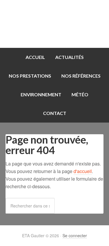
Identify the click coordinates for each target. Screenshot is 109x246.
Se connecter (74, 235)
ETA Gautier (54, 24)
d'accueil (83, 171)
